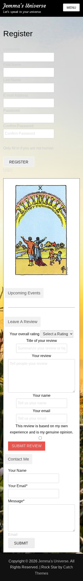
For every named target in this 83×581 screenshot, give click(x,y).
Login (7, 169)
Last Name (12, 80)
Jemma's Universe (24, 5)
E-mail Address (15, 95)
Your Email (17, 486)
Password (11, 110)
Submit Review (27, 446)
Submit (21, 543)
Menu (71, 7)
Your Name (17, 470)
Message (16, 501)
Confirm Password (18, 126)
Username (11, 49)
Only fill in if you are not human (28, 148)
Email (13, 534)
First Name (12, 65)
